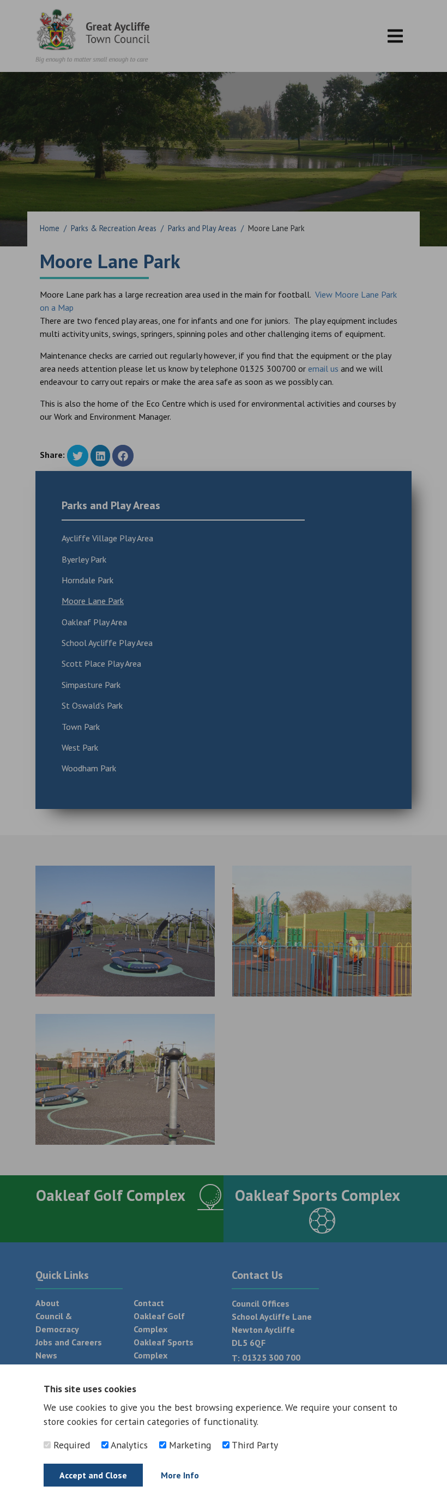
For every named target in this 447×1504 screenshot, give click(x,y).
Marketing (188, 1445)
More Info (180, 1475)
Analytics (128, 1445)
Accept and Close (93, 1475)
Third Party (253, 1445)
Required (70, 1445)
